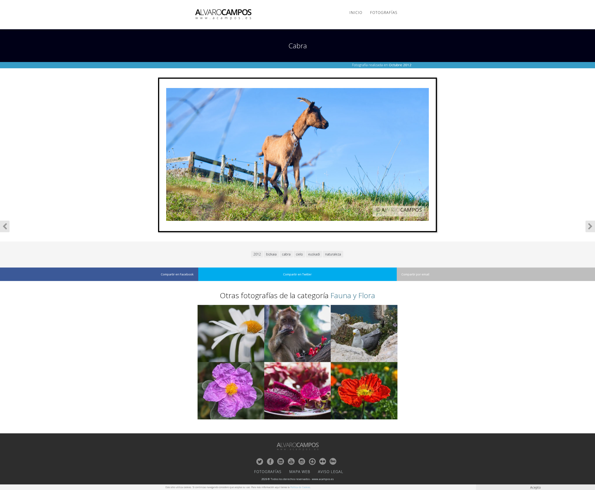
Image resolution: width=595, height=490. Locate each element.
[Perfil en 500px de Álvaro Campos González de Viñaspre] (333, 461)
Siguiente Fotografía (590, 226)
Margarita (205, 359)
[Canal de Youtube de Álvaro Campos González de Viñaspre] (291, 461)
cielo (299, 254)
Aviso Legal (330, 471)
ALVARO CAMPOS (224, 14)
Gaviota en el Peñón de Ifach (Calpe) (354, 359)
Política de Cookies (300, 487)
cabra (286, 254)
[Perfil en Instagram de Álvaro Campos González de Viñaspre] (301, 461)
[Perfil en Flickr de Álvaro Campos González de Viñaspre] (322, 461)
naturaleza (333, 254)
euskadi (314, 254)
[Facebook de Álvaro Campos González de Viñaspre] (270, 461)
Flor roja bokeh (341, 416)
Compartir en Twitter (297, 274)
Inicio (355, 12)
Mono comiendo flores (278, 359)
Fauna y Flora (353, 295)
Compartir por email (415, 274)
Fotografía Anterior (5, 226)
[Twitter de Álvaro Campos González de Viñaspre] (260, 461)
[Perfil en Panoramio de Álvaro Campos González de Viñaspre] (312, 461)
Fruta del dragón (275, 416)
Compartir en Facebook (177, 274)
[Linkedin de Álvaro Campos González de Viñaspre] (280, 461)
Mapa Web (299, 471)
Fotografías (383, 12)
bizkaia (271, 254)
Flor (201, 416)
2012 (257, 254)
